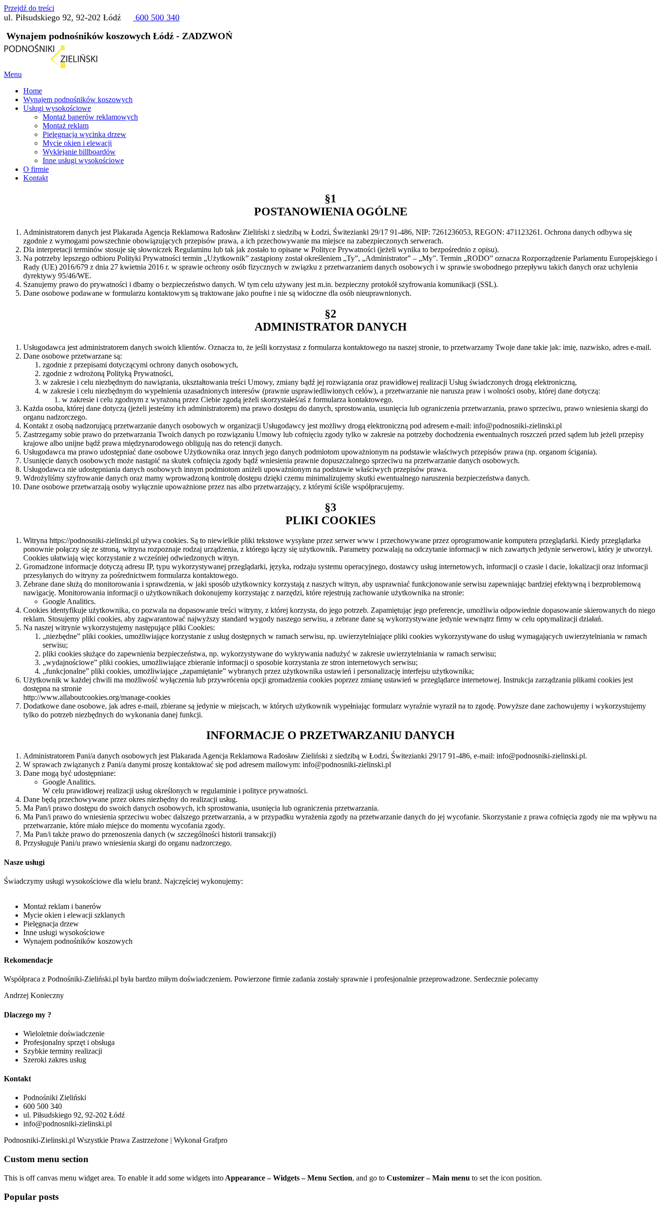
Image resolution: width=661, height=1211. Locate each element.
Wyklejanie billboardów (79, 152)
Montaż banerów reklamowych (90, 117)
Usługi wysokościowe (57, 108)
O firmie (36, 169)
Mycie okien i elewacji (77, 143)
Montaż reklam (66, 125)
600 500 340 (156, 17)
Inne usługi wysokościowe (83, 160)
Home (32, 91)
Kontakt (35, 178)
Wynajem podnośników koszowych (78, 99)
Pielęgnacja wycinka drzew (84, 134)
